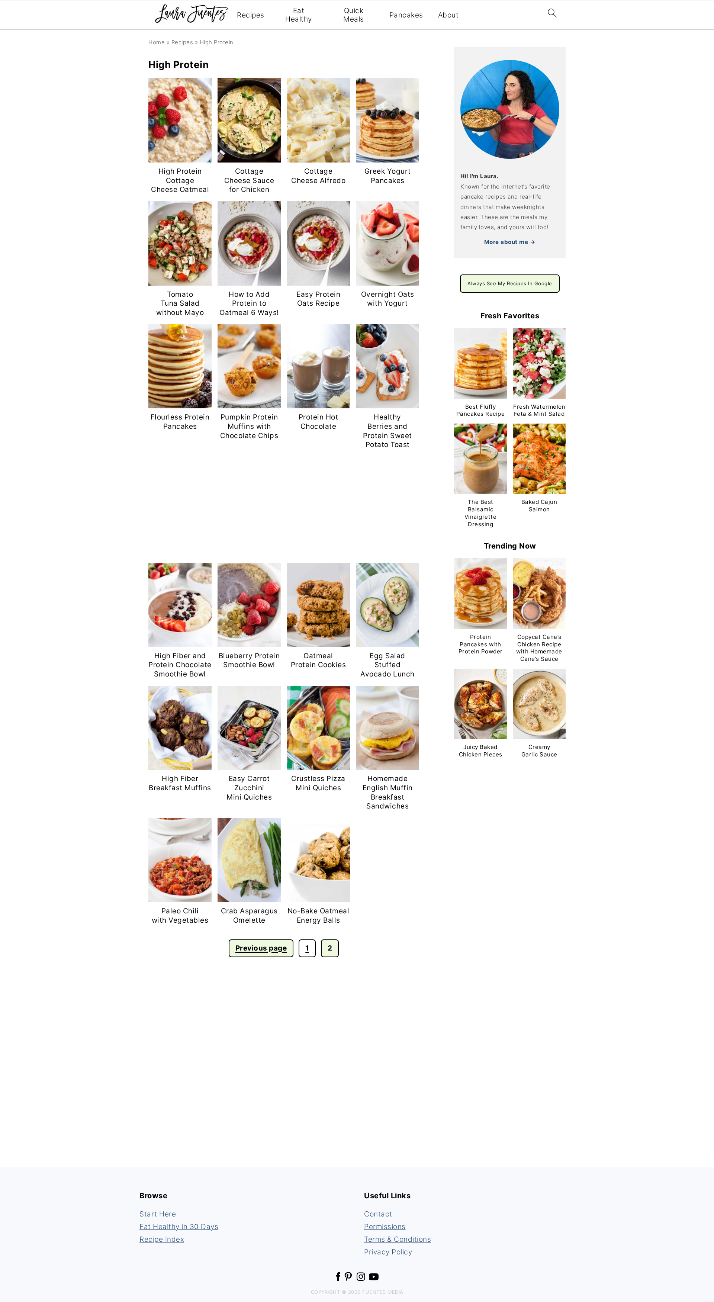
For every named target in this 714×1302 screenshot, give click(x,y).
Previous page (261, 948)
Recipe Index (161, 1239)
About (448, 15)
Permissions (385, 1226)
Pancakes (406, 15)
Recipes (250, 15)
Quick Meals (353, 15)
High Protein (217, 42)
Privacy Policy (388, 1252)
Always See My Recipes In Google (509, 283)
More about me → (510, 241)
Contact (378, 1214)
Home (156, 42)
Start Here (157, 1214)
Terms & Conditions (397, 1239)
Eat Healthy (298, 15)
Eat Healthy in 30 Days (178, 1226)
